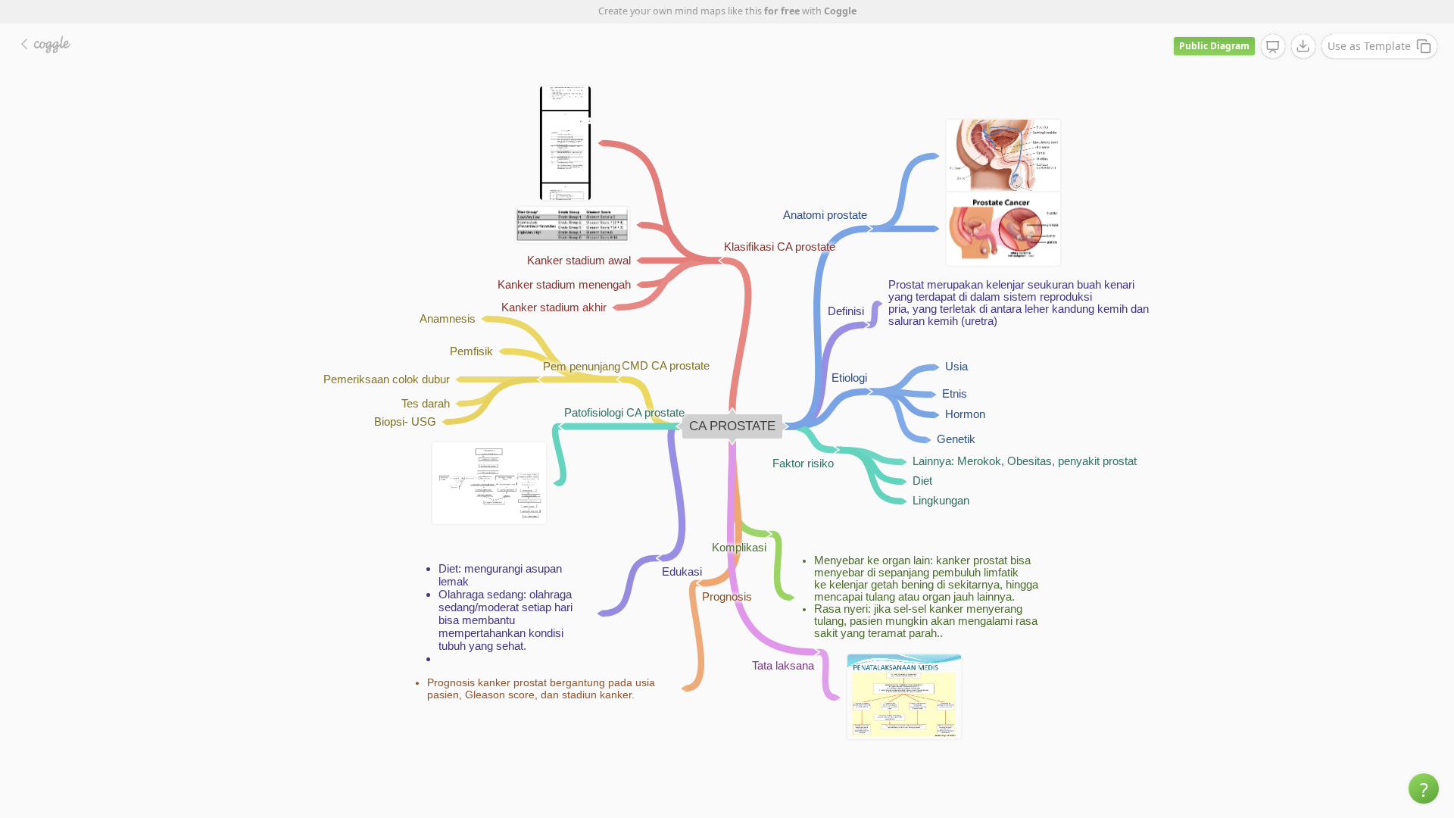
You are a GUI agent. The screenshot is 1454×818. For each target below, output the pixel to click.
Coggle (840, 11)
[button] (1424, 788)
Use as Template (1369, 46)
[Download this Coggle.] (1303, 46)
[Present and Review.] (1273, 47)
